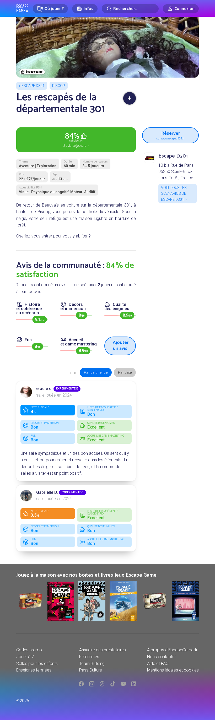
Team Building (92, 663)
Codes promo (29, 649)
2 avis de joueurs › (76, 139)
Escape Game (22, 8)
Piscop (58, 86)
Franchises (89, 656)
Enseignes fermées (33, 670)
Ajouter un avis (120, 346)
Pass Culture (90, 670)
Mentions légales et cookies (173, 670)
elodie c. (44, 388)
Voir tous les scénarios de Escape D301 (174, 194)
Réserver (170, 134)
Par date (125, 372)
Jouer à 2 (25, 656)
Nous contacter (161, 656)
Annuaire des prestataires (102, 649)
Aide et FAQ (158, 663)
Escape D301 (33, 86)
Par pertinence (96, 372)
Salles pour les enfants (37, 663)
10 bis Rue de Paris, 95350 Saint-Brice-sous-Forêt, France (176, 171)
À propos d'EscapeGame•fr (172, 649)
